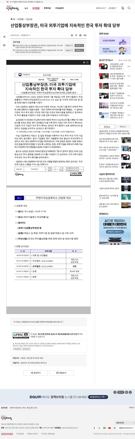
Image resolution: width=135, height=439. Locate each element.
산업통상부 (25, 35)
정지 (126, 392)
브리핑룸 (36, 8)
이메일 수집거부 (32, 434)
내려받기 (78, 45)
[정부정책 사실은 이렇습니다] (115, 50)
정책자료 (47, 8)
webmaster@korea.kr (70, 428)
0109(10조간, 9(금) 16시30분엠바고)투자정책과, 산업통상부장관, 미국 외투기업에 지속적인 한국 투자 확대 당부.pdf (39, 51)
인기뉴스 (107, 126)
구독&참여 (59, 8)
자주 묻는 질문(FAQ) (48, 434)
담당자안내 (26, 349)
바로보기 (68, 45)
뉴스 (26, 8)
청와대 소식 (100, 8)
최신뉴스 (123, 126)
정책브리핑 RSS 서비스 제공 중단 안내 (23, 408)
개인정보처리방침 (7, 434)
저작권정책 (17, 349)
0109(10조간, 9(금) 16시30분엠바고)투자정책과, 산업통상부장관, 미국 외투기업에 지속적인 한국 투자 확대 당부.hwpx (39, 46)
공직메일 (112, 8)
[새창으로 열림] (80, 35)
